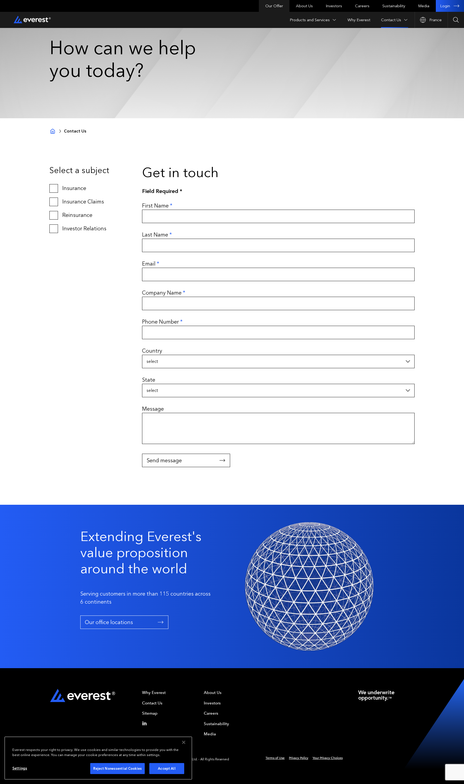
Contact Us (391, 19)
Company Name (163, 292)
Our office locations (109, 622)
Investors (334, 5)
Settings (19, 768)
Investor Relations (84, 228)
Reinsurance (77, 215)
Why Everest (358, 19)
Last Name (157, 234)
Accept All (166, 769)
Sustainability (393, 5)
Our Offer (274, 5)
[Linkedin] (145, 723)
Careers (362, 5)
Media (423, 5)
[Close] (184, 742)
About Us (304, 5)
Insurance (74, 188)
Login (445, 5)
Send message (164, 460)
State (148, 380)
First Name (157, 205)
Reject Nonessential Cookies (117, 769)
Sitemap (150, 713)
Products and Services (310, 19)
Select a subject (79, 170)
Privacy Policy (298, 758)
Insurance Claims (83, 201)
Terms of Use (275, 758)
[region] (98, 758)
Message (153, 409)
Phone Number (162, 321)
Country (152, 351)
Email (150, 263)
